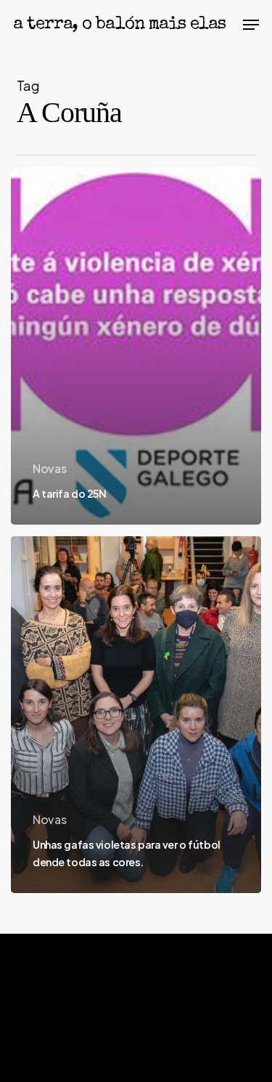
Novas (49, 468)
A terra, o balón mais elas (119, 24)
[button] (251, 24)
